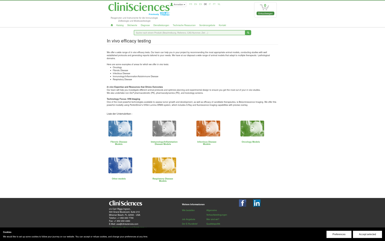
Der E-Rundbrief (189, 223)
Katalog (120, 25)
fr (190, 4)
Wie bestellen (188, 210)
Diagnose (145, 25)
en (195, 4)
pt (214, 4)
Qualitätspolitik (213, 223)
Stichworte (132, 25)
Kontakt (222, 25)
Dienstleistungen (161, 25)
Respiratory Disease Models (162, 179)
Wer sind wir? (212, 219)
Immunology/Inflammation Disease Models (164, 142)
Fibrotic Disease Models (119, 142)
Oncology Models (251, 141)
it (210, 4)
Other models (119, 178)
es (200, 4)
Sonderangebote (207, 25)
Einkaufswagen (265, 13)
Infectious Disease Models (206, 142)
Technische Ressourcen (184, 25)
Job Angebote (188, 219)
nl (219, 4)
